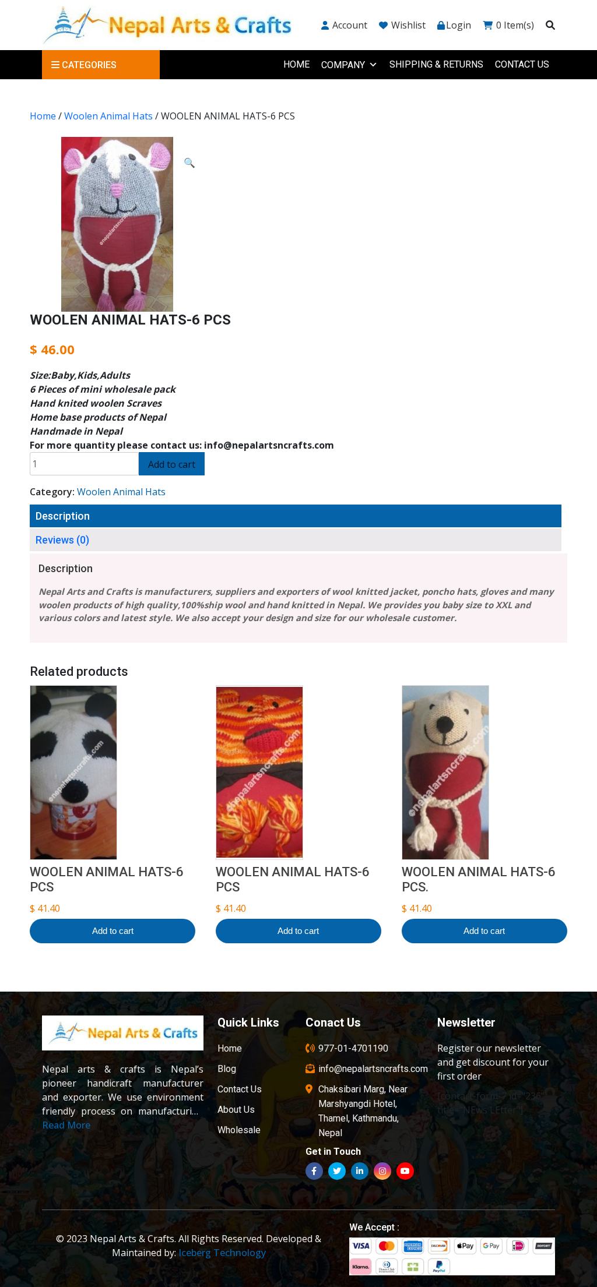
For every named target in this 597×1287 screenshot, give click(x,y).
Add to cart (171, 464)
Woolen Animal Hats (108, 116)
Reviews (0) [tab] (62, 540)
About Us (236, 1109)
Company (343, 64)
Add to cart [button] (113, 931)
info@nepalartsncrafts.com (373, 1068)
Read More (66, 1125)
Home (296, 64)
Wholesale (239, 1130)
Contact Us (522, 64)
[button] (189, 163)
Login (458, 25)
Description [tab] (63, 516)
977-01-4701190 (353, 1048)
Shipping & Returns (436, 64)
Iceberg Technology (222, 1252)
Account (348, 25)
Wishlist (407, 25)
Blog (226, 1068)
